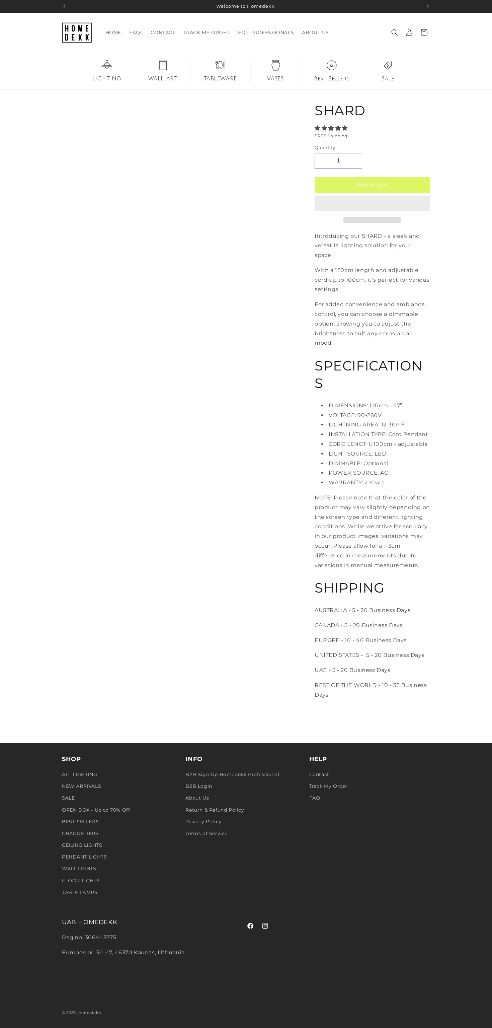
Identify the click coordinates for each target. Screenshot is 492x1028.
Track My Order (328, 786)
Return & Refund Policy (214, 810)
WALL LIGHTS (79, 869)
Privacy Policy (203, 822)
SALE (68, 798)
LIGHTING (106, 79)
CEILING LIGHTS (82, 845)
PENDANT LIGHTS (84, 857)
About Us (197, 798)
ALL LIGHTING (79, 774)
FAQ (314, 798)
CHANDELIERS (80, 833)
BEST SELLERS (80, 822)
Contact (319, 774)
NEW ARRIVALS (81, 786)
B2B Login (198, 786)
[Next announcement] (427, 6)
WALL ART (162, 79)
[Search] (394, 32)
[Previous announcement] (64, 6)
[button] (332, 128)
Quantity (325, 147)
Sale (388, 79)
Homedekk (89, 1012)
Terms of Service (206, 833)
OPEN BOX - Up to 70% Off (96, 810)
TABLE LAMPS (80, 892)
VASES (275, 79)
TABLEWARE (220, 79)
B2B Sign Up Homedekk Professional (232, 774)
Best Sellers (331, 79)
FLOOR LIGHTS (81, 881)
